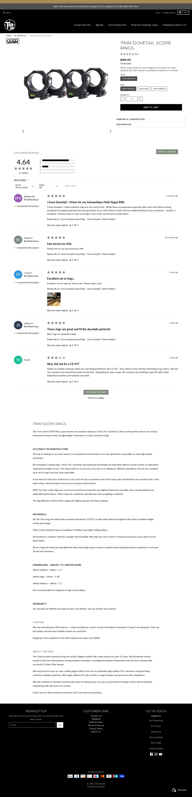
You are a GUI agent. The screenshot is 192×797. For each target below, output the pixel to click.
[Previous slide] (23, 131)
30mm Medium (128, 89)
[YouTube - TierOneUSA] (160, 754)
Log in (158, 13)
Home (8, 36)
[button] (129, 54)
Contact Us (156, 716)
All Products (20, 36)
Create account (169, 13)
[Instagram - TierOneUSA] (156, 754)
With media (71, 186)
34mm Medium (159, 89)
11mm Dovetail (128, 78)
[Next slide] (110, 131)
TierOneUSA (100, 784)
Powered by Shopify (96, 786)
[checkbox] (72, 186)
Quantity (125, 95)
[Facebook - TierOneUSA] (151, 754)
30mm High (144, 89)
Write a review (167, 151)
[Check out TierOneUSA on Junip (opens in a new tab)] (101, 398)
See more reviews (96, 392)
